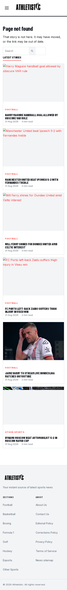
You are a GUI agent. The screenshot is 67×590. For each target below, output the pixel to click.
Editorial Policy (44, 523)
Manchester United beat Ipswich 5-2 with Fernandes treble (31, 181)
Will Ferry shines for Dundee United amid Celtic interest (31, 246)
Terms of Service (46, 551)
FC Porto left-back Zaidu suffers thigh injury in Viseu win (31, 310)
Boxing (7, 523)
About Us (41, 504)
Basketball (9, 514)
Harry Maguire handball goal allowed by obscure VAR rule (31, 116)
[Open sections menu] (7, 8)
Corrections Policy (47, 532)
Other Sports (14, 432)
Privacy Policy (44, 541)
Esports (7, 560)
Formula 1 (8, 532)
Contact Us (42, 514)
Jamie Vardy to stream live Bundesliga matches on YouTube (30, 375)
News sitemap (44, 560)
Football (11, 109)
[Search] (32, 51)
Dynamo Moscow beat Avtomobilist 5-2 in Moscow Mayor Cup (31, 439)
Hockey (7, 551)
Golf (5, 541)
